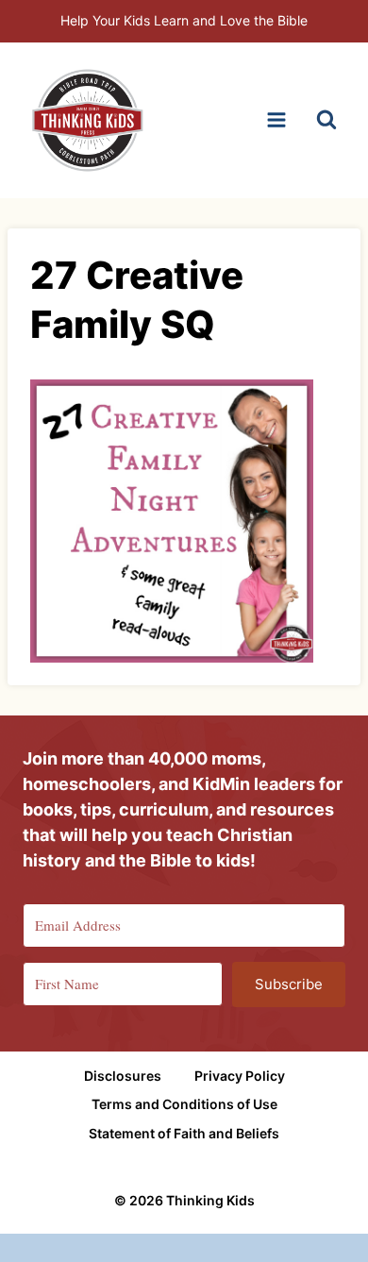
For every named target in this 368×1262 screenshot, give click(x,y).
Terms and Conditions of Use (184, 1104)
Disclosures (122, 1076)
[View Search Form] (326, 120)
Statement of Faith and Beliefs (184, 1133)
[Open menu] (276, 120)
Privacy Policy (239, 1076)
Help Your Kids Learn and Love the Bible (184, 20)
